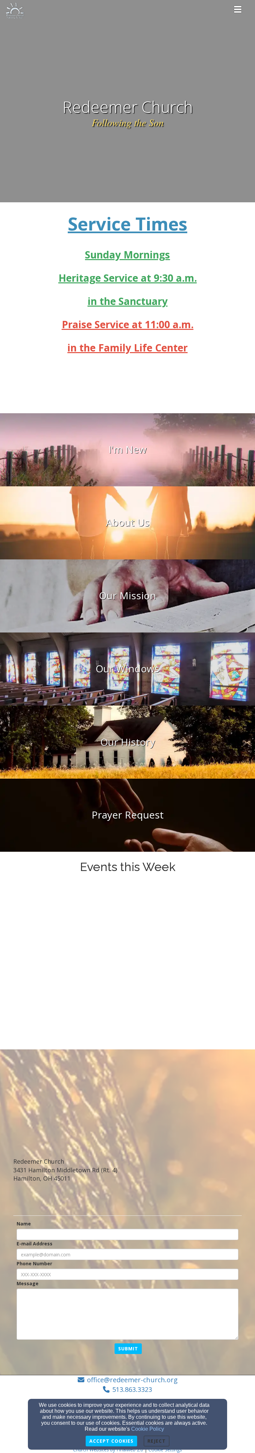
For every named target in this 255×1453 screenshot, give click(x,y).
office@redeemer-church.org (132, 1379)
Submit (128, 1348)
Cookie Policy (147, 1429)
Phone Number (34, 1263)
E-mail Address (34, 1243)
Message (28, 1283)
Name (24, 1223)
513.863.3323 (132, 1389)
